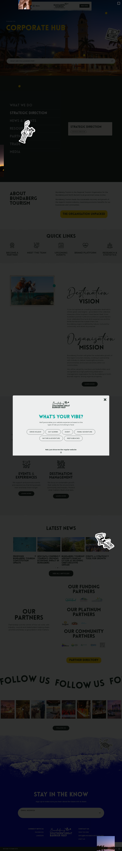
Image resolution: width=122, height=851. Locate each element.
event (67, 432)
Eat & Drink (53, 432)
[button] (119, 3)
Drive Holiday (35, 432)
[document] (61, 425)
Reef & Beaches (73, 438)
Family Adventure (84, 432)
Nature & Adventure (51, 438)
